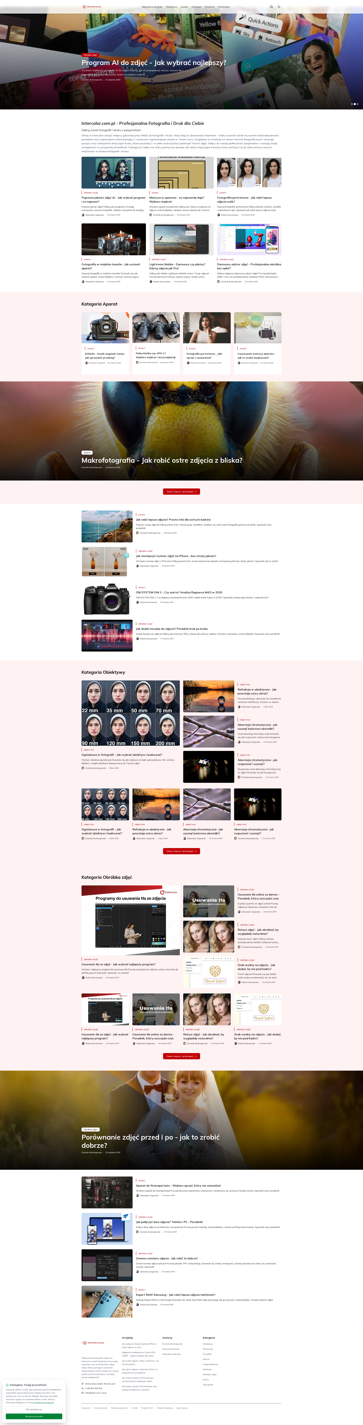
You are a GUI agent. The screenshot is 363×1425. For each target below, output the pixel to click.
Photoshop (224, 6)
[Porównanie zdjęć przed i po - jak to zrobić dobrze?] (181, 1120)
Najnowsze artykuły (152, 6)
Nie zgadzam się (34, 1409)
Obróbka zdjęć (91, 193)
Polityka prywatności (119, 1408)
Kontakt (134, 1408)
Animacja (196, 6)
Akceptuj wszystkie (34, 1416)
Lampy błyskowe (210, 1364)
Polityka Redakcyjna (165, 1408)
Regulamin (86, 1408)
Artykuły (127, 1337)
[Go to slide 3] (358, 104)
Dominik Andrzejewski (92, 467)
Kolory (206, 1379)
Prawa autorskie (100, 1408)
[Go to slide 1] (352, 104)
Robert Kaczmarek (170, 1349)
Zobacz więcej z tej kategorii (179, 491)
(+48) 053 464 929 (93, 1388)
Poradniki (210, 6)
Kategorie (209, 1337)
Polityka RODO (147, 1408)
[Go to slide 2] (355, 104)
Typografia (208, 1384)
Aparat (184, 6)
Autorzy (167, 1337)
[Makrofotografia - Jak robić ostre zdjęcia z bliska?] (181, 431)
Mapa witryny (182, 1408)
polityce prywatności (44, 1402)
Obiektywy (171, 6)
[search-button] (271, 6)
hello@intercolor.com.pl (96, 1393)
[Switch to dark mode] (278, 6)
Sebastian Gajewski (91, 84)
